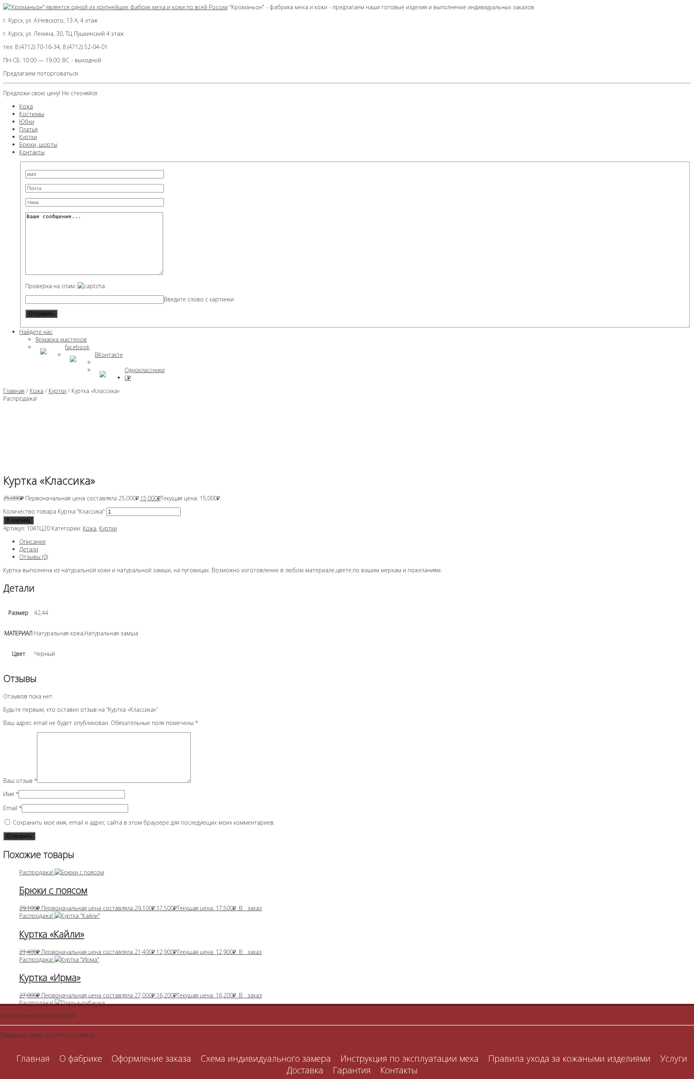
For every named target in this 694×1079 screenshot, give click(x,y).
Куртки (28, 137)
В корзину (18, 520)
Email (12, 808)
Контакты (32, 152)
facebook (77, 347)
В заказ (250, 908)
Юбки (26, 121)
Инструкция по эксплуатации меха (410, 1058)
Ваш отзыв (20, 780)
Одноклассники (145, 370)
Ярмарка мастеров (61, 339)
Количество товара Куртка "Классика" (54, 511)
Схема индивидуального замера (266, 1058)
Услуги (673, 1058)
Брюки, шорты (38, 144)
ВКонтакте (109, 354)
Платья (28, 129)
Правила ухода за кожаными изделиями (569, 1058)
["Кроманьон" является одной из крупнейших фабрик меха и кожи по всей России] (115, 7)
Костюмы (31, 114)
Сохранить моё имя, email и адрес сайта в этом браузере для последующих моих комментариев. (144, 822)
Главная (13, 391)
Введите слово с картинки (199, 299)
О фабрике (80, 1058)
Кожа (26, 106)
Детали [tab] (28, 549)
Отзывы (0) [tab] (33, 557)
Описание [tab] (32, 541)
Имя (10, 794)
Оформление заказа (151, 1058)
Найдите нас (36, 332)
